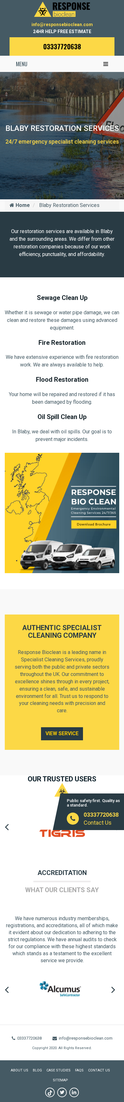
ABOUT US (19, 1070)
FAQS (79, 1070)
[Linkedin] (74, 1092)
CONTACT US (99, 1070)
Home (22, 205)
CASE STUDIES (58, 1070)
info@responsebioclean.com (62, 24)
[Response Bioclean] (62, 9)
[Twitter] (62, 1092)
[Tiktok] (50, 1092)
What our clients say (62, 890)
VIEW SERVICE (62, 733)
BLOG (37, 1070)
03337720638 (62, 46)
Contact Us (98, 822)
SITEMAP (60, 1080)
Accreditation (62, 873)
